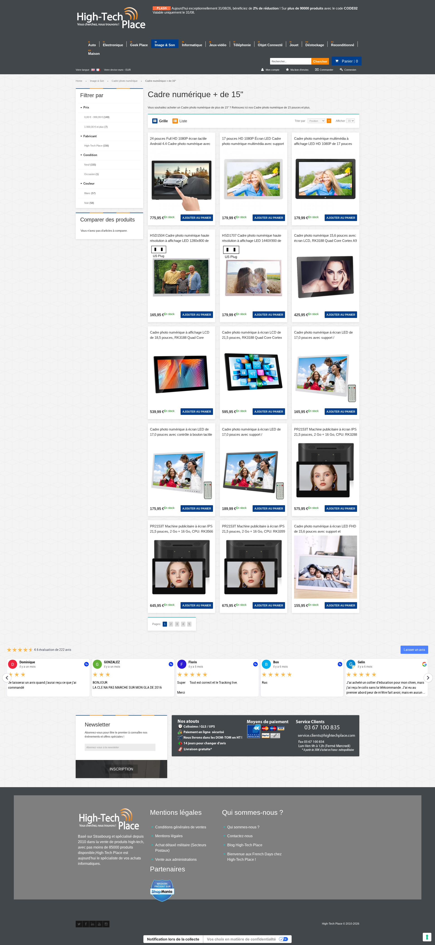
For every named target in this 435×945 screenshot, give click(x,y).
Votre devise (111, 69)
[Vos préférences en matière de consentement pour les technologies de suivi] (427, 937)
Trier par (300, 121)
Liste (183, 121)
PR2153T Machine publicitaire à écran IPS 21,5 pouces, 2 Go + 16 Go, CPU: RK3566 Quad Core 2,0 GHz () (181, 531)
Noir (86, 203)
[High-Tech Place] (114, 18)
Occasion (89, 174)
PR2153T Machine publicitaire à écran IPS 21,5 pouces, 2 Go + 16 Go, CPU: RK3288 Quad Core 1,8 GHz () (325, 434)
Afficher (340, 121)
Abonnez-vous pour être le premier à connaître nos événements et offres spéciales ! (116, 734)
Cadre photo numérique (125, 80)
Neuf (86, 164)
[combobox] (290, 60)
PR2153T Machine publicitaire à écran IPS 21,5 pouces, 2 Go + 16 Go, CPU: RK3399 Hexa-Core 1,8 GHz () (253, 531)
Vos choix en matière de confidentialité (241, 939)
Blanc (87, 193)
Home (79, 80)
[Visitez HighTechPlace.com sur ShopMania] (162, 882)
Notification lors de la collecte (173, 939)
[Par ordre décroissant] (329, 120)
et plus (94, 126)
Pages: (156, 624)
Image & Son (97, 80)
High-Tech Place (93, 145)
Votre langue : (83, 69)
